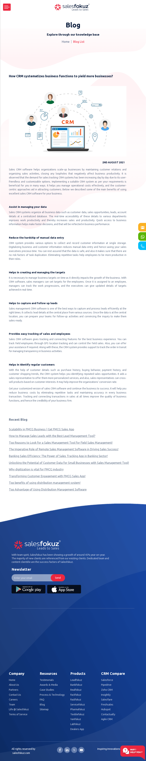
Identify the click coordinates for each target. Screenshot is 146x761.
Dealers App (77, 729)
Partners (13, 690)
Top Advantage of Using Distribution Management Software (48, 489)
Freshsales (107, 704)
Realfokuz (76, 690)
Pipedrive (106, 685)
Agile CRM (107, 719)
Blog (42, 704)
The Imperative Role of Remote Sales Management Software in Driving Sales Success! (63, 449)
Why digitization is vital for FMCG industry (36, 469)
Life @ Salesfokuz (19, 709)
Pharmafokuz (77, 709)
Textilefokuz (77, 714)
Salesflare (106, 699)
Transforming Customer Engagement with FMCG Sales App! (47, 476)
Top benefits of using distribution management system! (44, 482)
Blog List (78, 41)
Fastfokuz (75, 699)
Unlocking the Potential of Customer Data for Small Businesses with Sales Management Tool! (69, 462)
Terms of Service (18, 714)
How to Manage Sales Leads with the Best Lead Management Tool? (52, 435)
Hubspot (106, 709)
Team (12, 704)
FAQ (42, 699)
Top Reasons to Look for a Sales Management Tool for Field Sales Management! (61, 442)
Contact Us (15, 695)
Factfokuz (75, 695)
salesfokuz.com (21, 753)
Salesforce (107, 680)
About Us (14, 685)
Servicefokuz (77, 704)
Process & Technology (52, 695)
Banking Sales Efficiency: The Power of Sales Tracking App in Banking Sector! (58, 456)
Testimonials (47, 680)
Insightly (106, 695)
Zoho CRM (107, 690)
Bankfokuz (76, 685)
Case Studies (47, 690)
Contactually (108, 714)
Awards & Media (49, 685)
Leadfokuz (76, 680)
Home (65, 41)
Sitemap (44, 709)
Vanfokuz (75, 719)
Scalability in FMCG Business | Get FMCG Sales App (41, 429)
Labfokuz (75, 724)
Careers (13, 699)
